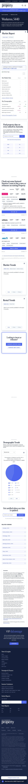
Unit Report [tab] (11, 37)
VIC (19, 144)
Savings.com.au (18, 765)
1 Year (8, 327)
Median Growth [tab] (13, 268)
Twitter (9, 730)
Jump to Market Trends (7, 98)
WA (8, 150)
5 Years (14, 327)
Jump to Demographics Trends (9, 115)
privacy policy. (20, 518)
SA (19, 147)
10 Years (19, 327)
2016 (11, 498)
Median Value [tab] (6, 268)
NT (19, 150)
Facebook (4, 730)
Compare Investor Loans (14, 344)
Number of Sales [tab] (20, 268)
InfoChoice (24, 765)
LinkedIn (14, 730)
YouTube (19, 730)
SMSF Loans (23, 10)
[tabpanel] (14, 52)
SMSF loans (14, 68)
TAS (19, 153)
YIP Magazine (15, 1)
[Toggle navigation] (25, 5)
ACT (8, 153)
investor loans (6, 68)
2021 (17, 498)
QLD (8, 147)
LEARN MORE (14, 643)
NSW (8, 144)
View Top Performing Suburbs (14, 139)
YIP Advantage (8, 1)
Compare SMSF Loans (14, 347)
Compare (23, 214)
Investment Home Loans (12, 10)
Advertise (21, 1)
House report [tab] (5, 37)
